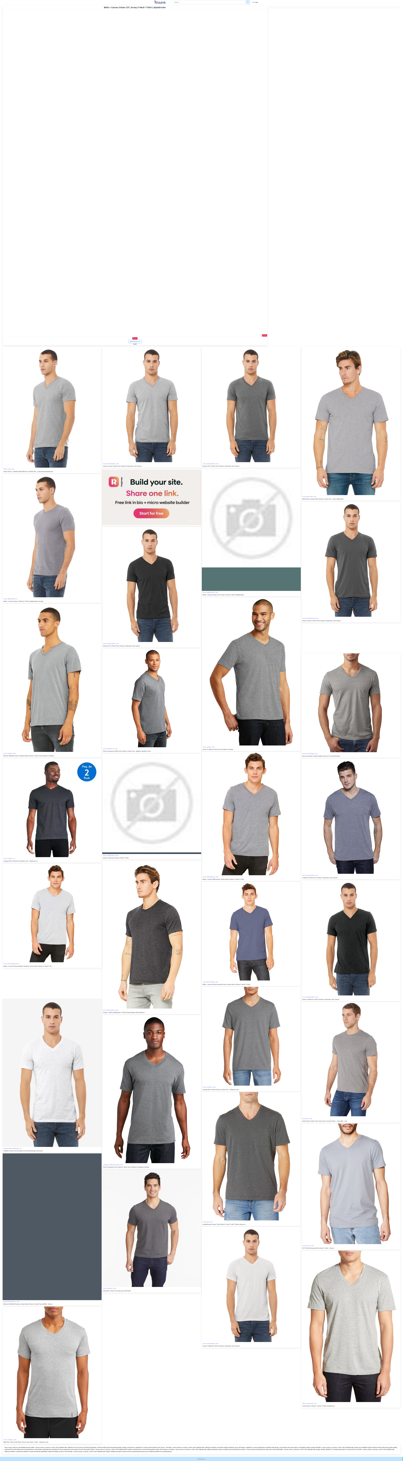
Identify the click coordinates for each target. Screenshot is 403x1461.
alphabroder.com (135, 341)
